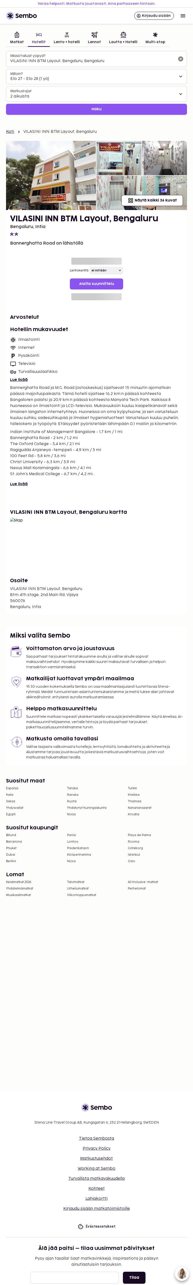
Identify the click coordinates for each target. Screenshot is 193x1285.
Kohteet (96, 1188)
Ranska (72, 795)
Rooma (133, 842)
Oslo (131, 861)
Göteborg (135, 848)
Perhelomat (137, 889)
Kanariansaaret (140, 808)
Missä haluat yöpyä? (27, 56)
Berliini (11, 861)
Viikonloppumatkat (81, 895)
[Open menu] (183, 16)
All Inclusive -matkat (143, 882)
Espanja (12, 788)
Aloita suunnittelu (96, 283)
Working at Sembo (96, 1168)
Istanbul (134, 855)
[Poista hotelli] (181, 59)
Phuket (11, 848)
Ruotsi (72, 801)
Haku (96, 109)
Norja (71, 814)
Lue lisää (19, 379)
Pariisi (71, 835)
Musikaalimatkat (18, 895)
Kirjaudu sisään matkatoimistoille (96, 1208)
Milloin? (16, 74)
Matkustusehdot (96, 1158)
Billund (11, 835)
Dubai (10, 855)
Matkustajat (21, 91)
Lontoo (72, 842)
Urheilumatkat (78, 889)
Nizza (71, 861)
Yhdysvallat (14, 808)
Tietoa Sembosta (96, 1138)
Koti (10, 131)
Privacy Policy (97, 1148)
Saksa (10, 801)
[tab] (17, 38)
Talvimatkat (75, 882)
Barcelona (14, 842)
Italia (9, 795)
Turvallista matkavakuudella (96, 1178)
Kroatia (133, 814)
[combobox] (92, 61)
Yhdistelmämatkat (19, 889)
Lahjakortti (96, 1198)
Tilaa (134, 1277)
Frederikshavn (78, 848)
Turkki (132, 788)
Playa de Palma (139, 835)
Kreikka (133, 795)
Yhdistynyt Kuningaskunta (87, 808)
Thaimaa (134, 801)
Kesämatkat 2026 (18, 882)
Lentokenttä (79, 270)
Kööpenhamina (79, 855)
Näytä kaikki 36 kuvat (156, 200)
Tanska (72, 788)
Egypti (11, 814)
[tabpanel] (96, 83)
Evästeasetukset (100, 1226)
